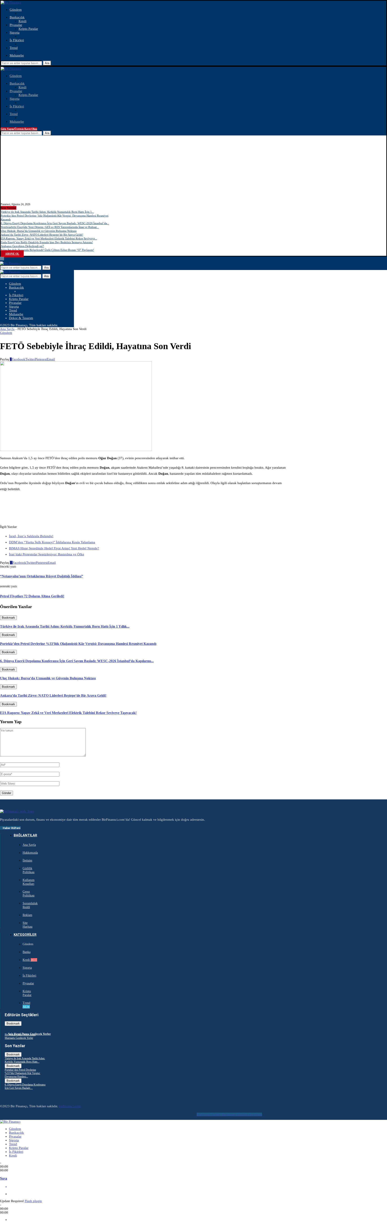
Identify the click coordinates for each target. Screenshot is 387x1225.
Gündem (16, 9)
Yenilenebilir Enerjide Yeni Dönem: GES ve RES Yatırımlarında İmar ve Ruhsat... (50, 227)
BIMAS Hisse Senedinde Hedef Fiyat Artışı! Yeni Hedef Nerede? (54, 548)
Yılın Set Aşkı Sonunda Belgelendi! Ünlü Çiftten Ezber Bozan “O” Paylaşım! (47, 250)
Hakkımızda (30, 852)
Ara (47, 63)
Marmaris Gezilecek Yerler (19, 1038)
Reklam (27, 915)
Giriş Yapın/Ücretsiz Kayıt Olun (19, 129)
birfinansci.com (70, 1106)
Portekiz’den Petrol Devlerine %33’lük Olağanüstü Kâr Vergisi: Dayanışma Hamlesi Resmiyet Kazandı (78, 644)
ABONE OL (12, 253)
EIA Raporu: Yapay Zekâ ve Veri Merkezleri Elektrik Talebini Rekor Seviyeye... (49, 238)
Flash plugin (33, 1201)
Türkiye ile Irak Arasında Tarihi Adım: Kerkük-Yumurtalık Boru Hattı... (25, 1060)
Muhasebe (17, 55)
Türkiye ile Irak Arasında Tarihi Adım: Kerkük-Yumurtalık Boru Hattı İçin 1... (47, 211)
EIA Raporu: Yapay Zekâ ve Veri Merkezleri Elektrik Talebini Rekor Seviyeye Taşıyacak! (68, 713)
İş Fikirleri (17, 40)
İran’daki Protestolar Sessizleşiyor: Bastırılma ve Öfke (46, 554)
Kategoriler (25, 935)
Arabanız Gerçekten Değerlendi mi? (22, 246)
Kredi (22, 21)
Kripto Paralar (28, 28)
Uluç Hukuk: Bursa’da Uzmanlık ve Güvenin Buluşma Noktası (39, 231)
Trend (14, 48)
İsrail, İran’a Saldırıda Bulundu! (31, 536)
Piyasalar (16, 25)
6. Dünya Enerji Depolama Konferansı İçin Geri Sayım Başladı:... (25, 1086)
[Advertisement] (193, 169)
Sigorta (14, 32)
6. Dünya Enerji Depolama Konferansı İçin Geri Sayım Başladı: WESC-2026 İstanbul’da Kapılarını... (77, 661)
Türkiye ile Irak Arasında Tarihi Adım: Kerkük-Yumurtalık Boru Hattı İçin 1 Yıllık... (64, 626)
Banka (26, 952)
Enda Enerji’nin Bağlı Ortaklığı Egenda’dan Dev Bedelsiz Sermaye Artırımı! (47, 242)
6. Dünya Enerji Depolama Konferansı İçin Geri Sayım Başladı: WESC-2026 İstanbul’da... (55, 223)
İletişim (27, 860)
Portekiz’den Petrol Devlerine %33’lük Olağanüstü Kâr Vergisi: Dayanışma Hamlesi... (22, 1073)
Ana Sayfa (7, 329)
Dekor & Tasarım (21, 318)
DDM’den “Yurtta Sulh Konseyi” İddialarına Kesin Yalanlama (52, 542)
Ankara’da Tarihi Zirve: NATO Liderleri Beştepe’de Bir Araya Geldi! (42, 234)
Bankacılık (17, 17)
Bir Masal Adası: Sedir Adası (20, 1034)
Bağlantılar (25, 835)
